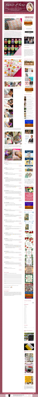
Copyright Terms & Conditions (29, 388)
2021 (25, 311)
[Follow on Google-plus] (33, 393)
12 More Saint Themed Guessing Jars (30, 112)
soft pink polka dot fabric (14, 57)
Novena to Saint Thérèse (29, 96)
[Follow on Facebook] (29, 393)
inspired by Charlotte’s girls (10, 32)
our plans (6, 186)
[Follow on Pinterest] (30, 393)
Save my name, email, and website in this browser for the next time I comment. (11, 285)
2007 (25, 323)
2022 (25, 310)
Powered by (28, 33)
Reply (20, 165)
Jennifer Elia (6, 177)
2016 (25, 315)
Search (33, 302)
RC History (30, 183)
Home (13, 13)
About (19, 13)
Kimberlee (6, 238)
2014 (25, 317)
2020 (25, 312)
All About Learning (32, 180)
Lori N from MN (7, 202)
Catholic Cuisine (31, 59)
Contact (22, 13)
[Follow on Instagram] (32, 393)
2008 (25, 322)
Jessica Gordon (7, 190)
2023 (25, 309)
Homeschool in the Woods (28, 181)
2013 (25, 318)
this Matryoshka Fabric (10, 56)
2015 (25, 316)
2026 (25, 305)
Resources (16, 13)
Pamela (6, 196)
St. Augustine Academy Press (31, 182)
